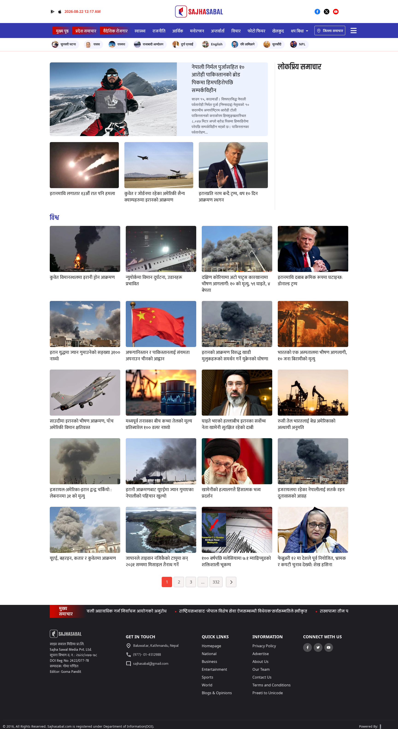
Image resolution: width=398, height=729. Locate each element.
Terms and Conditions (271, 685)
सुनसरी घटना (68, 44)
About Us (260, 661)
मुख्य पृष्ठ (62, 31)
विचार (236, 31)
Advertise (260, 653)
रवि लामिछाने (247, 44)
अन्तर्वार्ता (218, 31)
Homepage (211, 645)
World (207, 685)
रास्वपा (121, 44)
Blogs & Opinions (217, 692)
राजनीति (158, 31)
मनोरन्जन (197, 31)
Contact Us (262, 677)
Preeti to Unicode (267, 692)
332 (216, 582)
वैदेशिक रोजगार (115, 31)
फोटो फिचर (256, 31)
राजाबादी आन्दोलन (153, 44)
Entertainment (214, 669)
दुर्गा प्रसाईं (187, 44)
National (209, 653)
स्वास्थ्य (140, 31)
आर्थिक (177, 31)
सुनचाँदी (276, 44)
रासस (97, 44)
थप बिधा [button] (298, 31)
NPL (302, 44)
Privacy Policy (264, 645)
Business (209, 661)
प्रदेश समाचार (86, 31)
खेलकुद (278, 31)
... (203, 582)
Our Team (261, 669)
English (216, 44)
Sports (207, 677)
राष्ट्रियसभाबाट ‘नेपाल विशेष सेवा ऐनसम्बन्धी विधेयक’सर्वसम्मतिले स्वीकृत (215, 611)
